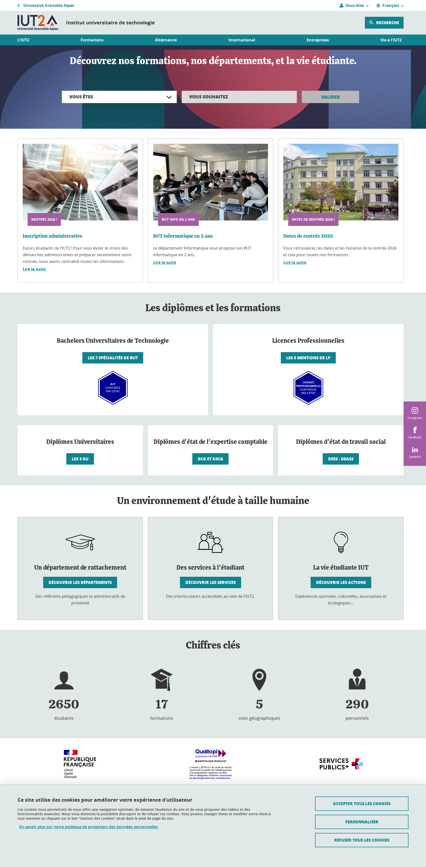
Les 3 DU (80, 459)
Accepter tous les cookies (361, 803)
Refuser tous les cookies (361, 840)
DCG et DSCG (210, 459)
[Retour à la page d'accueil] (38, 23)
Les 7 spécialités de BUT (113, 358)
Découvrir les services (210, 582)
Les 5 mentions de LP (308, 358)
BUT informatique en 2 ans (183, 236)
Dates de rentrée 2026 (308, 236)
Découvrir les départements (80, 582)
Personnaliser (361, 822)
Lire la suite (34, 269)
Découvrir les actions (341, 582)
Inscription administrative (52, 236)
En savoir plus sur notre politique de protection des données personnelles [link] (88, 827)
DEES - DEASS (341, 459)
